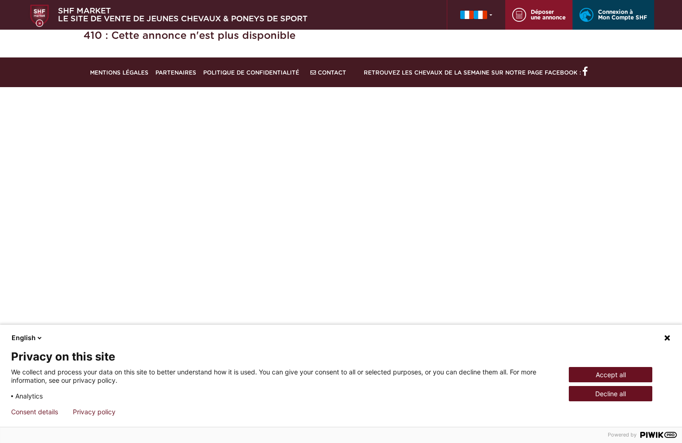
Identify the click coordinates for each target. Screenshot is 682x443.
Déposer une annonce (548, 14)
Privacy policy (94, 412)
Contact (331, 73)
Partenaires (175, 73)
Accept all (611, 375)
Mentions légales (119, 73)
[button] (476, 15)
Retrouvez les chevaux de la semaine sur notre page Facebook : (473, 73)
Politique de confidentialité (251, 73)
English (24, 338)
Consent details (34, 412)
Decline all (610, 394)
